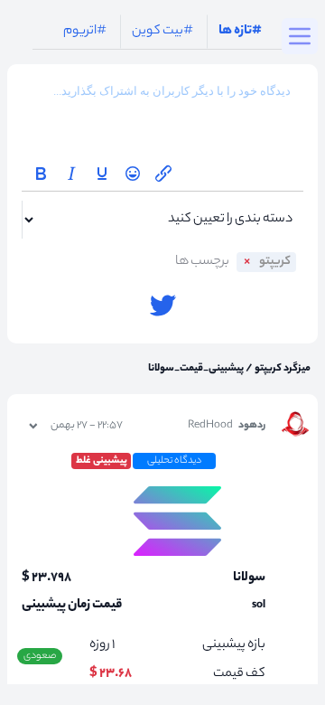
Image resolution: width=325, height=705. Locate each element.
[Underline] (102, 173)
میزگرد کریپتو (282, 369)
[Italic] (71, 173)
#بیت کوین (162, 31)
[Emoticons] (132, 173)
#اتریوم (85, 31)
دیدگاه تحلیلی (174, 461)
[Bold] (40, 173)
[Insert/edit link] (163, 173)
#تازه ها (240, 31)
